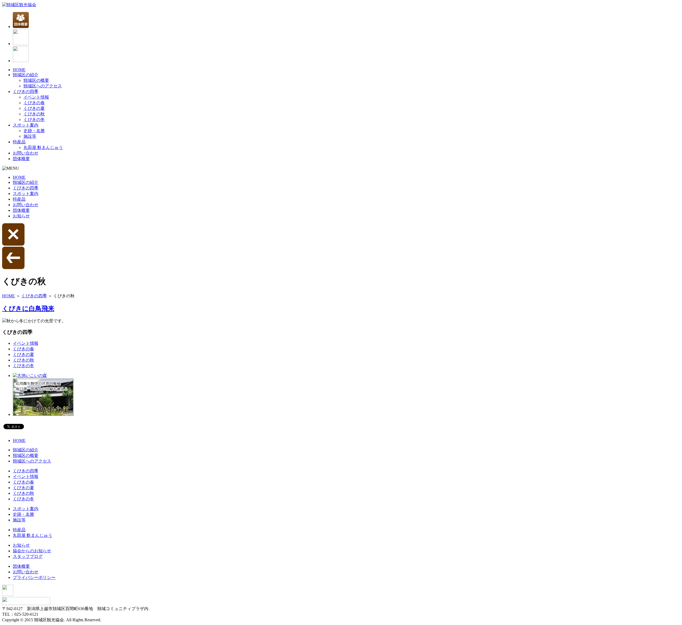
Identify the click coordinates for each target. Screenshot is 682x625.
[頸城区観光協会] (19, 4)
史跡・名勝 (34, 130)
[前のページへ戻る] (13, 267)
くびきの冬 (34, 119)
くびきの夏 (34, 108)
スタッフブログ (28, 556)
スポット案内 (25, 125)
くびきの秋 (34, 114)
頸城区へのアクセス (42, 86)
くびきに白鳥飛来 (28, 308)
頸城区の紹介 (25, 74)
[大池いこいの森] (30, 375)
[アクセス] (21, 60)
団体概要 (21, 158)
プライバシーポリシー (34, 577)
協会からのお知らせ (32, 551)
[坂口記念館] (43, 414)
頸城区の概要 (36, 80)
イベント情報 (36, 97)
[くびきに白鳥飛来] (4, 321)
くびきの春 (34, 102)
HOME (19, 69)
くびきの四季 (25, 91)
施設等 (29, 136)
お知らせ (21, 216)
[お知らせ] (21, 43)
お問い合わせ (25, 153)
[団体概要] (21, 26)
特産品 (19, 142)
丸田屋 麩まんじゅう (43, 147)
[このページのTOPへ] (7, 594)
